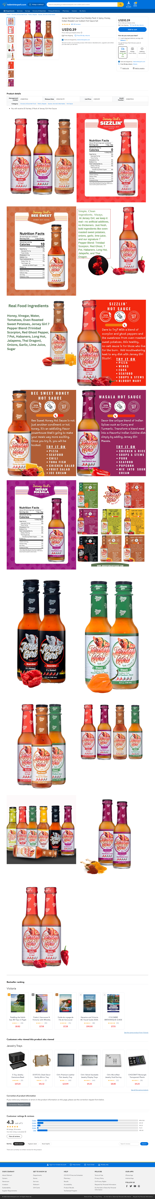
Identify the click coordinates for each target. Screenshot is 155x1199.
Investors (5, 1184)
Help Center (76, 1165)
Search (144, 1144)
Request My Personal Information (105, 1184)
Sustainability (6, 1188)
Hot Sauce (70, 104)
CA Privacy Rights (100, 1181)
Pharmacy (66, 11)
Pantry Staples (32, 14)
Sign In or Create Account (57, 1165)
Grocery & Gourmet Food (19, 14)
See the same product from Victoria (136, 1032)
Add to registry (140, 68)
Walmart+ (36, 1184)
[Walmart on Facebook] (126, 1186)
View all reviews (14, 1136)
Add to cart (132, 29)
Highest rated (32, 1144)
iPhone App (129, 1175)
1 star (34, 1130)
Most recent (19, 1144)
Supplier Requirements (9, 1191)
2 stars (34, 1128)
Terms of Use (99, 1175)
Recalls (66, 1181)
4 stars (34, 1123)
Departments (10, 11)
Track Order (91, 1165)
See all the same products (139, 1090)
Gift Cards (36, 1188)
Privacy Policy (99, 1178)
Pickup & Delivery (54, 11)
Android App (129, 1178)
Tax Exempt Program (70, 1191)
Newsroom (5, 1181)
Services (19, 11)
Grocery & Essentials (39, 11)
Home (8, 14)
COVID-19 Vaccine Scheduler (73, 1175)
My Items (83, 11)
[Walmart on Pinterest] (139, 1186)
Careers (74, 11)
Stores (35, 1178)
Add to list (125, 68)
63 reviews (77, 24)
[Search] (120, 4)
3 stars (34, 1125)
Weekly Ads (104, 1165)
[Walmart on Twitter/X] (131, 1186)
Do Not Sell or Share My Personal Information (117, 1196)
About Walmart (7, 1175)
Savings (27, 11)
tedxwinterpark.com (83, 40)
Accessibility (68, 1184)
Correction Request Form (19, 1104)
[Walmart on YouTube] (135, 1186)
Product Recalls (69, 1188)
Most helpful (46, 1144)
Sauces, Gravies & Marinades (46, 14)
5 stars (34, 1120)
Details (135, 64)
